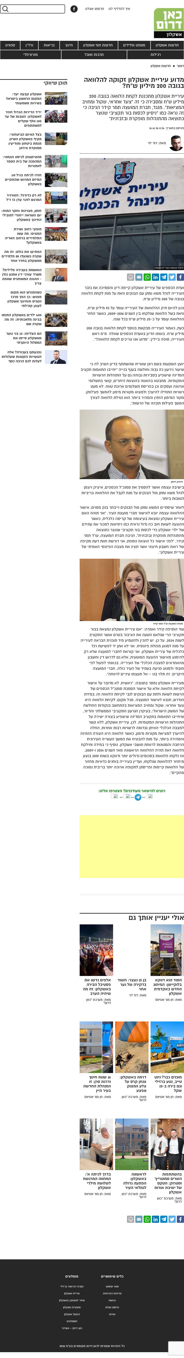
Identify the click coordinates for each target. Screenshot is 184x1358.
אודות (112, 1314)
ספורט (10, 45)
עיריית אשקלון (72, 1293)
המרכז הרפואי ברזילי (71, 1286)
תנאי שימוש (112, 1286)
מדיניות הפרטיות (112, 1293)
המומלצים (72, 1321)
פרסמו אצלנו (94, 8)
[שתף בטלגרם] (163, 277)
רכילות (156, 54)
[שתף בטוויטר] (172, 277)
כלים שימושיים (112, 1276)
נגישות (112, 1300)
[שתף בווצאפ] (147, 277)
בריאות (49, 45)
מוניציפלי (30, 54)
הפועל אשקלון (72, 1314)
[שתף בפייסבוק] (74, 8)
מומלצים (71, 1276)
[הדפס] (130, 277)
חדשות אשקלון (167, 45)
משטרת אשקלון (72, 1307)
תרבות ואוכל (94, 54)
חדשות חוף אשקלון (98, 45)
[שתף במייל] (138, 277)
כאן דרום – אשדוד (72, 1328)
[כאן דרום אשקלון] (161, 19)
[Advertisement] (132, 846)
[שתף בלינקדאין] (155, 277)
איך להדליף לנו (119, 8)
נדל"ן (29, 45)
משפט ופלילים (134, 45)
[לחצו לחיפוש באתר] (5, 8)
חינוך (69, 45)
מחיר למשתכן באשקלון (72, 1300)
